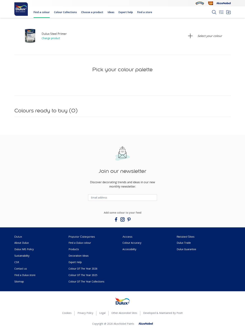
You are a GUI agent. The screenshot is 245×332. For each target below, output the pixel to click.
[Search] (214, 12)
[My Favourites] (228, 12)
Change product (51, 38)
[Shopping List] (221, 12)
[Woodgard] (210, 3)
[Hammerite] (200, 3)
